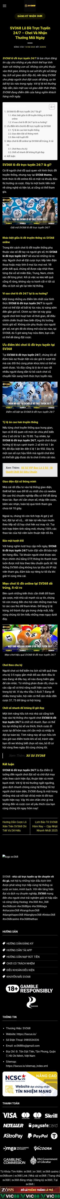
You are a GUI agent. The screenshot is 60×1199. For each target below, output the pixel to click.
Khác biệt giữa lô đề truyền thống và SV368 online (32, 117)
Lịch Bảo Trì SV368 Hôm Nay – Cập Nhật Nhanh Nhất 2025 (45, 826)
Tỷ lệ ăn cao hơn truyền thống (25, 130)
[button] (4, 6)
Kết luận (11, 156)
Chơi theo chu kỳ (19, 149)
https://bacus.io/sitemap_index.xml (27, 1066)
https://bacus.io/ (26, 1034)
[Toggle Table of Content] (50, 107)
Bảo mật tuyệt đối (20, 137)
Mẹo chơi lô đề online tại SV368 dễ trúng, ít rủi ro (30, 143)
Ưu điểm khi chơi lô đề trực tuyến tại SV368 (29, 126)
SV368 (6, 876)
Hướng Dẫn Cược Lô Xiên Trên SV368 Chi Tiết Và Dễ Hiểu (14, 826)
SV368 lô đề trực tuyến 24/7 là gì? (24, 111)
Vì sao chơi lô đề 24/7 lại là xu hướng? (29, 122)
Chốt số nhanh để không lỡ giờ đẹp (28, 152)
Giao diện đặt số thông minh (25, 133)
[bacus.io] (30, 6)
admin (43, 47)
